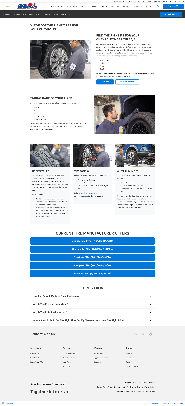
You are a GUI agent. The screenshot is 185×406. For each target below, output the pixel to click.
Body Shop (66, 366)
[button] (158, 6)
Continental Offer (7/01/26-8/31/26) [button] (92, 249)
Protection (98, 362)
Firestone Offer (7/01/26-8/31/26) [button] (92, 257)
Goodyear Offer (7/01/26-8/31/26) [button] (92, 265)
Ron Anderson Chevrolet (146, 383)
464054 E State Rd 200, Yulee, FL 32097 (160, 1)
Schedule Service (171, 14)
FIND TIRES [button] (105, 82)
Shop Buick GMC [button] (173, 6)
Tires (37, 14)
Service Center (7, 14)
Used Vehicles (35, 358)
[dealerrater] (143, 334)
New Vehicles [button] (55, 7)
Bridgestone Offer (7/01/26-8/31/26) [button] (92, 241)
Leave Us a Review (132, 366)
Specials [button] (126, 7)
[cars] (135, 334)
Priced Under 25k (36, 362)
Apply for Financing (101, 358)
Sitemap (133, 387)
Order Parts (67, 362)
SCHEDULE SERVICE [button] (127, 82)
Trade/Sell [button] (114, 7)
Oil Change (17, 14)
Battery (31, 14)
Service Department (70, 354)
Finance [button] (102, 7)
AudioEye (151, 387)
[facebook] (151, 334)
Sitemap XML (142, 387)
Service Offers (46, 14)
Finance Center (99, 354)
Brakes (24, 14)
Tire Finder (55, 14)
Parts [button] (93, 7)
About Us (129, 354)
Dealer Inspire (150, 392)
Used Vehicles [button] (70, 7)
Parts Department (69, 358)
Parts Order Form (66, 14)
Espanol (148, 6)
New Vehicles (35, 354)
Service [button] (83, 7)
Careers (128, 362)
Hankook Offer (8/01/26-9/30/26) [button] (92, 273)
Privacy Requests (114, 387)
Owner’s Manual (89, 193)
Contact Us (130, 358)
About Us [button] (137, 7)
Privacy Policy (102, 387)
